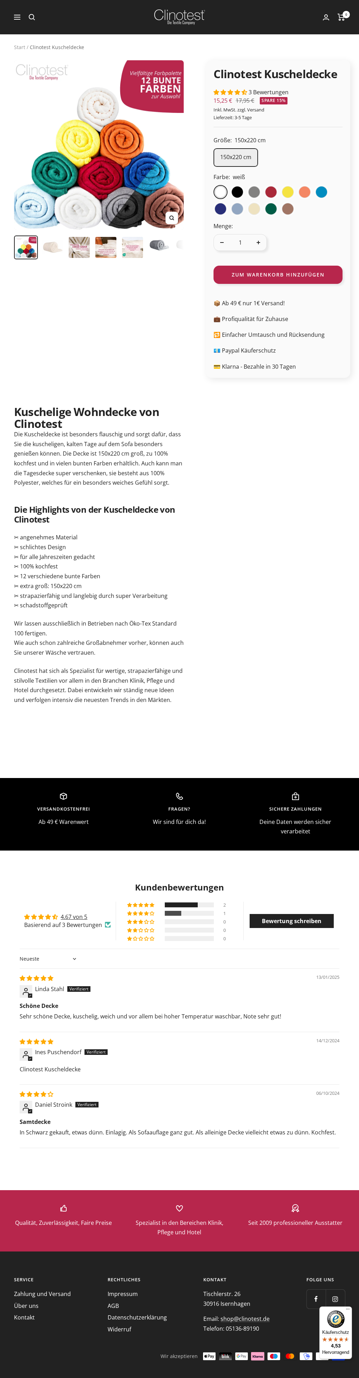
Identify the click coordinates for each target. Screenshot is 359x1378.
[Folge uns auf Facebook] (316, 1299)
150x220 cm (235, 157)
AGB (113, 1306)
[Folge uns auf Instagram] (335, 1299)
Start (19, 47)
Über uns (26, 1306)
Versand (255, 110)
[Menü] (348, 1311)
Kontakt (24, 1317)
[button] (231, 92)
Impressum (123, 1294)
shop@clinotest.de (245, 1319)
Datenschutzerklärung (137, 1317)
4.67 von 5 (74, 917)
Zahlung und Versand (42, 1294)
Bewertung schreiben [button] (291, 921)
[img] (36, 978)
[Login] (326, 17)
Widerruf (119, 1329)
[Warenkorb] (341, 17)
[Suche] (32, 17)
